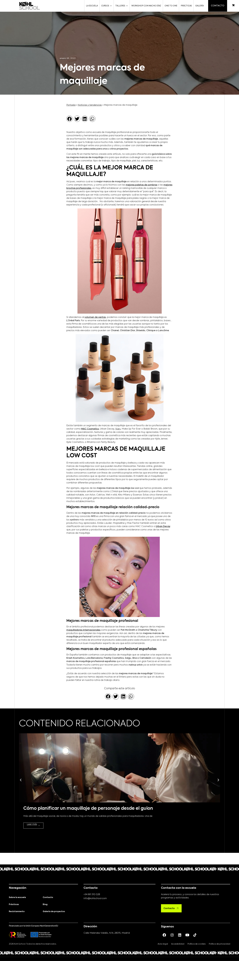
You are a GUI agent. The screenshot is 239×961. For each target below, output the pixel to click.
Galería (199, 6)
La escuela (92, 6)
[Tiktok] (194, 935)
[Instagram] (172, 935)
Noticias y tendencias (90, 105)
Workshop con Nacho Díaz (146, 6)
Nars (118, 429)
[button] (69, 119)
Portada (71, 105)
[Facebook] (164, 935)
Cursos (105, 6)
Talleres (120, 6)
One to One (171, 6)
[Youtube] (187, 935)
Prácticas (186, 6)
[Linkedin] (179, 935)
